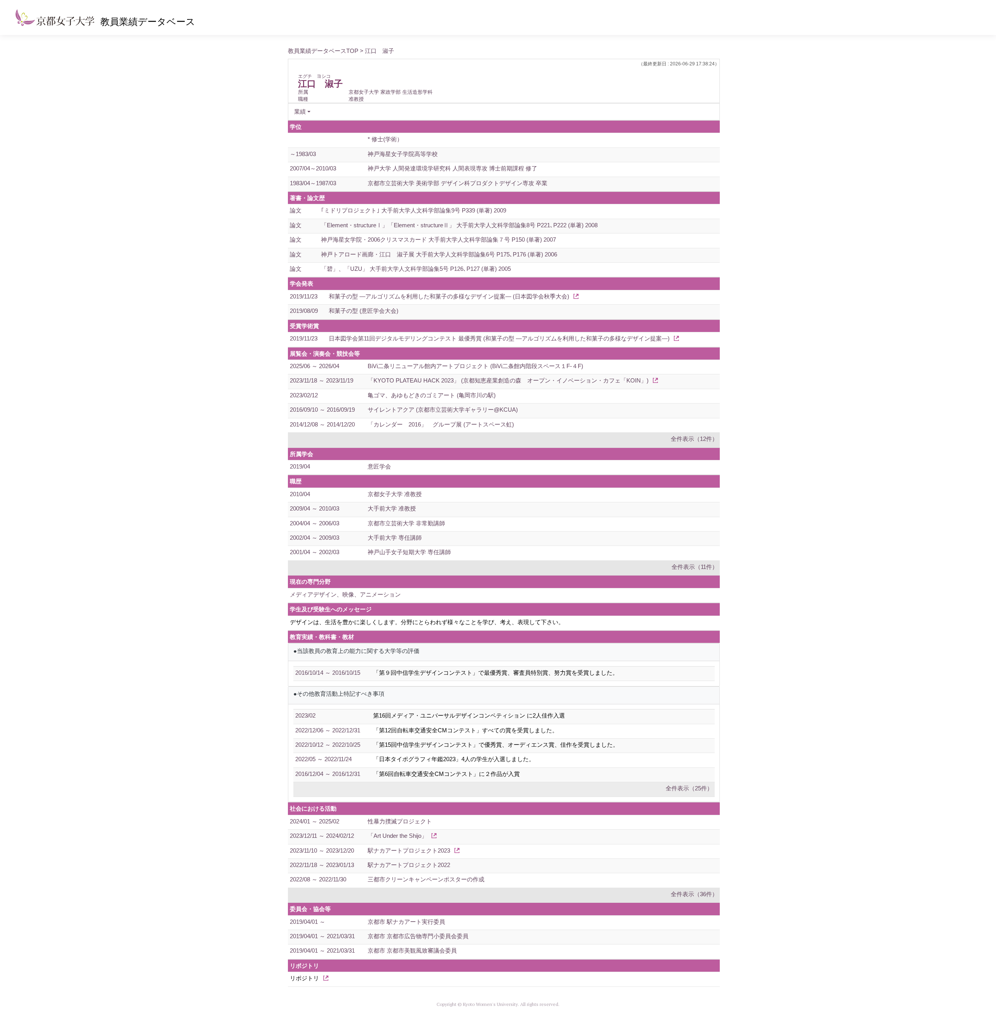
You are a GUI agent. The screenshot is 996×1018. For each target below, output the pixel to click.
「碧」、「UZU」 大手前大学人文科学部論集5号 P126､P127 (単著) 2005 (416, 268)
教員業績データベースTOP (323, 50)
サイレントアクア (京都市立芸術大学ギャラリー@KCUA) (443, 409)
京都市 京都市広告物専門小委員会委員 (418, 936)
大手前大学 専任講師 (395, 537)
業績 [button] (300, 111)
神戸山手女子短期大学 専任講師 (409, 552)
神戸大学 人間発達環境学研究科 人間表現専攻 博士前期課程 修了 (452, 168)
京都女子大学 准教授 (395, 494)
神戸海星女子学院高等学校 (403, 154)
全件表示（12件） (694, 438)
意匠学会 (379, 466)
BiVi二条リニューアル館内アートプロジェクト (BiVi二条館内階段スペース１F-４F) (475, 366)
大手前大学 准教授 (392, 508)
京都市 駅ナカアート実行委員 (406, 921)
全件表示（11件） (695, 566)
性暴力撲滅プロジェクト (400, 821)
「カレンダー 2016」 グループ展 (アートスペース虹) (441, 424)
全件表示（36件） (694, 894)
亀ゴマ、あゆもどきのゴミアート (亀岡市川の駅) (432, 395)
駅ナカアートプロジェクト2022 (409, 865)
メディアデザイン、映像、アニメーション (345, 594)
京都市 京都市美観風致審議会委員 (412, 950)
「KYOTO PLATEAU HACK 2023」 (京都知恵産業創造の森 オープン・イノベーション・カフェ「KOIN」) (508, 380)
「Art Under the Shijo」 (397, 835)
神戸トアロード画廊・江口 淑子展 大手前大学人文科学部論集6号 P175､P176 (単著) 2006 (439, 254)
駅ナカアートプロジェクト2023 (409, 850)
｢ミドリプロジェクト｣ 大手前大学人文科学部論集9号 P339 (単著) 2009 (413, 210)
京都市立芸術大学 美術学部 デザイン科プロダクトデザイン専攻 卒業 (457, 183)
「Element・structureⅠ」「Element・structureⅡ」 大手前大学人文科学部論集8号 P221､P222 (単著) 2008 (459, 225)
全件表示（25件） (689, 788)
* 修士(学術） (385, 139)
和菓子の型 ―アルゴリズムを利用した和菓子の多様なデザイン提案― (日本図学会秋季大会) (449, 296)
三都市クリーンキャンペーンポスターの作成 (426, 879)
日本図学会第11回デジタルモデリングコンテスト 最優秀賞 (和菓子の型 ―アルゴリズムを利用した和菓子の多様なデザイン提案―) (499, 338)
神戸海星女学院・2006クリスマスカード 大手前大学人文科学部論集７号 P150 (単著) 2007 (438, 239)
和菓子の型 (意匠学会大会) (363, 310)
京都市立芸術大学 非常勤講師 (406, 523)
